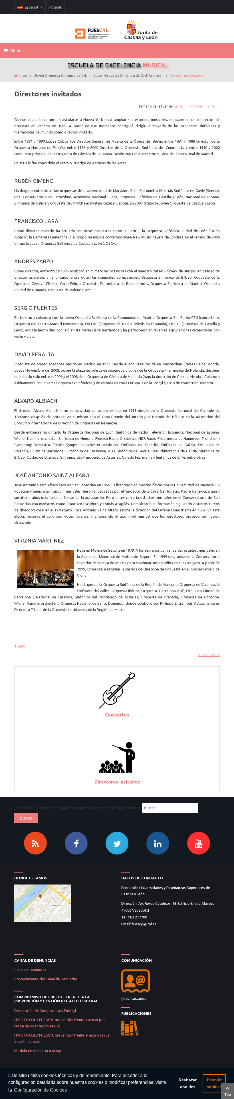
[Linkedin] (157, 843)
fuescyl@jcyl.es (144, 924)
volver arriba (209, 655)
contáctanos (136, 998)
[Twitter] (117, 843)
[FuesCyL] (117, 29)
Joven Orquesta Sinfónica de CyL (60, 75)
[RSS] (35, 843)
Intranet (55, 7)
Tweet (19, 646)
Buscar (26, 818)
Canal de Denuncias (30, 970)
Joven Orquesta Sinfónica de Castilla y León (129, 75)
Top (227, 1094)
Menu (15, 50)
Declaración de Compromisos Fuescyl (45, 1011)
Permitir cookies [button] (214, 1083)
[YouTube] (198, 843)
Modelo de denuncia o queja (37, 1051)
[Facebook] (76, 843)
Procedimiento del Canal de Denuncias (46, 979)
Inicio (23, 75)
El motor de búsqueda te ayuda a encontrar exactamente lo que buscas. (77, 808)
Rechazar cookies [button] (188, 1083)
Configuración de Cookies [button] (40, 1090)
